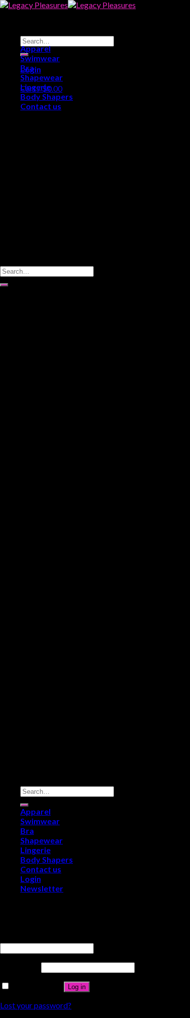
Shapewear (41, 77)
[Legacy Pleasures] (68, 5)
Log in (77, 987)
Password (20, 966)
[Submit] (4, 284)
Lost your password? (35, 1005)
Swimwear (40, 58)
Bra (27, 67)
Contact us (40, 106)
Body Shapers (46, 96)
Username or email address (49, 938)
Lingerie (35, 87)
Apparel (35, 48)
